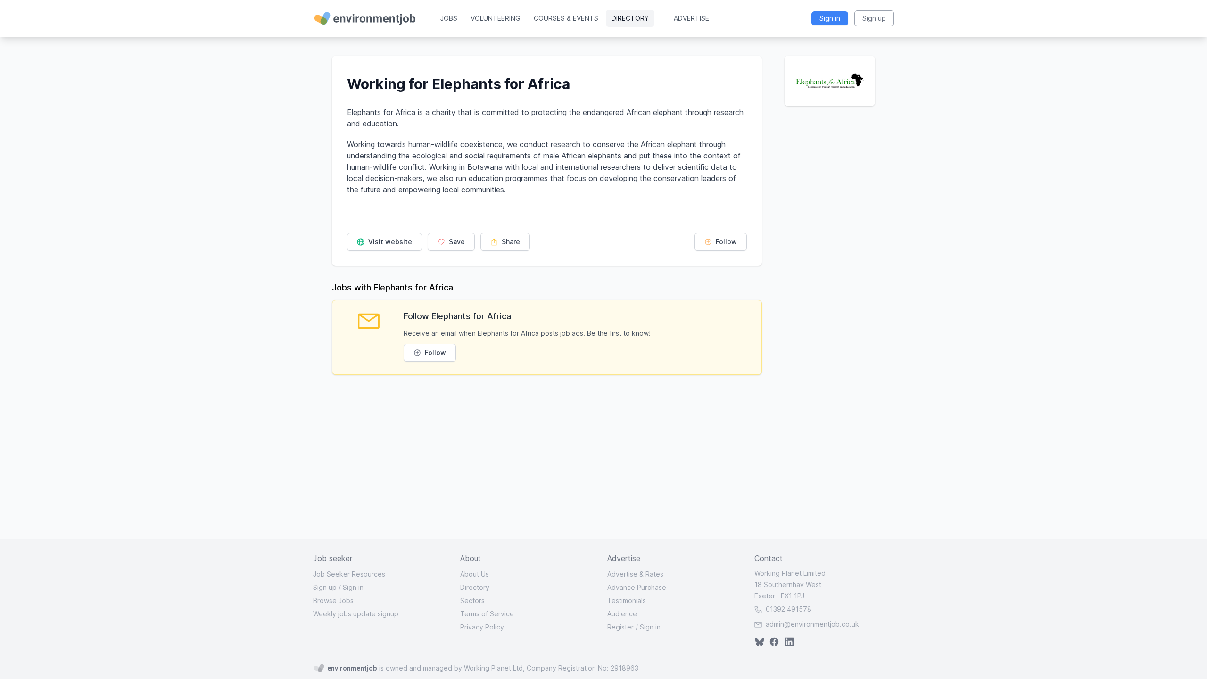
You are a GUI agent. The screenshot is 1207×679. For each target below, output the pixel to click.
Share (510, 242)
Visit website (389, 242)
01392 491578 (787, 609)
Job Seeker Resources (349, 574)
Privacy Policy (482, 627)
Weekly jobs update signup (355, 614)
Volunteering (496, 18)
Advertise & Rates (635, 574)
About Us (474, 574)
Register (620, 627)
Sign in (353, 587)
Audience (622, 614)
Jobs (448, 18)
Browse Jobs (333, 600)
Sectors (472, 600)
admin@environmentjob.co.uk (812, 624)
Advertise (691, 18)
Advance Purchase (636, 587)
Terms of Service (487, 614)
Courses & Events (566, 18)
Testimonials (626, 600)
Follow (725, 242)
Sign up (325, 587)
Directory (630, 18)
